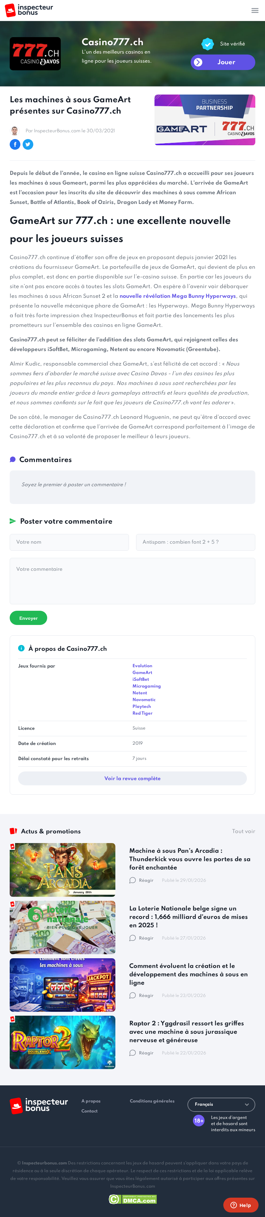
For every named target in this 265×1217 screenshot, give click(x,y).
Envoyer (28, 618)
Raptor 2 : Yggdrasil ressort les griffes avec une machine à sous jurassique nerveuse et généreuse (186, 1032)
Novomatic (143, 700)
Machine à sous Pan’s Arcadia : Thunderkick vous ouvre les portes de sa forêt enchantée (189, 859)
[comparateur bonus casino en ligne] (29, 10)
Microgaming (146, 686)
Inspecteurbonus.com (44, 1163)
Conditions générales (152, 1101)
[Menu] (255, 10)
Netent (139, 693)
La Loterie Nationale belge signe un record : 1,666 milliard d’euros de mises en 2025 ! (188, 917)
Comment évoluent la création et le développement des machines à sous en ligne (188, 974)
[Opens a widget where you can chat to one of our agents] (241, 1206)
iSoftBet (140, 680)
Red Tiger (142, 713)
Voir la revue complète (132, 778)
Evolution (142, 666)
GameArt (142, 673)
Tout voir (243, 831)
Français (204, 1104)
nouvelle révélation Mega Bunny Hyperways (178, 296)
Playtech (141, 707)
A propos (91, 1101)
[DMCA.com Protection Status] (133, 1198)
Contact (89, 1111)
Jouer (226, 62)
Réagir (146, 881)
